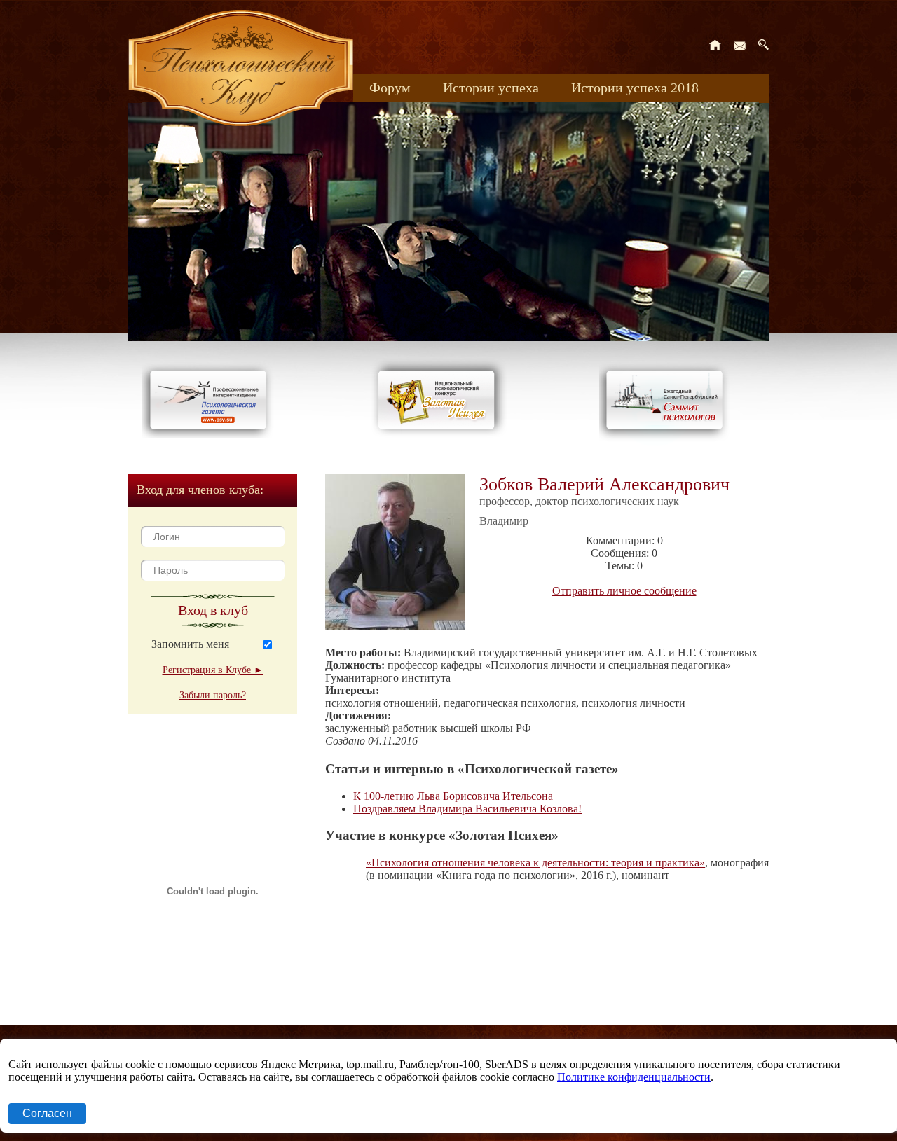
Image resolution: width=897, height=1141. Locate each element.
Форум (390, 87)
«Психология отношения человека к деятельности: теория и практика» (535, 863)
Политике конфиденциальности (634, 1077)
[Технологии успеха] (668, 442)
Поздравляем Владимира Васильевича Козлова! (467, 809)
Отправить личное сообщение (624, 591)
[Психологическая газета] (211, 434)
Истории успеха (491, 87)
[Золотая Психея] (439, 434)
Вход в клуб (213, 610)
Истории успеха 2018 (635, 87)
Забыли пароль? (212, 695)
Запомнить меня (190, 644)
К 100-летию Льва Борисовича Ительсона (453, 796)
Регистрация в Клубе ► (213, 670)
